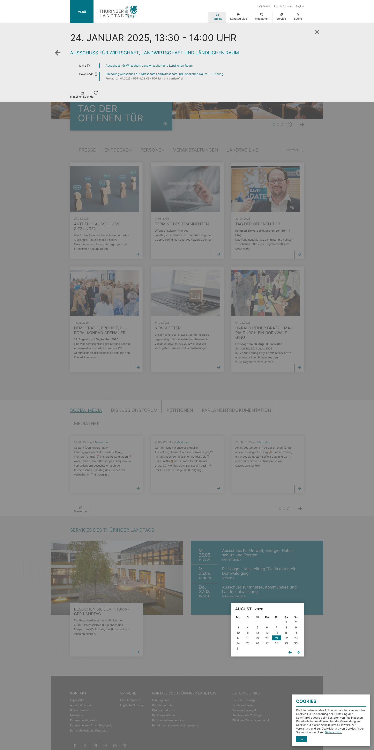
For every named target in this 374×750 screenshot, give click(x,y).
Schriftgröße (263, 5)
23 (296, 638)
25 (248, 643)
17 (238, 638)
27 (267, 643)
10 (238, 632)
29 (286, 643)
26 (257, 643)
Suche (298, 18)
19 (257, 638)
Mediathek (261, 18)
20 (267, 638)
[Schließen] (316, 30)
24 (238, 643)
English (300, 6)
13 (267, 632)
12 (257, 632)
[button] (96, 92)
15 (286, 632)
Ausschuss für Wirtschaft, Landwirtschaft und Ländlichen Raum (149, 65)
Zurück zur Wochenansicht (59, 56)
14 (276, 632)
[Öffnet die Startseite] (118, 19)
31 (238, 648)
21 (276, 638)
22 (286, 638)
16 (295, 632)
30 (296, 643)
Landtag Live (238, 18)
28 (276, 643)
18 (248, 638)
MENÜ (82, 11)
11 (248, 632)
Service (281, 18)
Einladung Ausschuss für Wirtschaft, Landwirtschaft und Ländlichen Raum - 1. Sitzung (164, 74)
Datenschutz (333, 732)
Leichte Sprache (283, 6)
